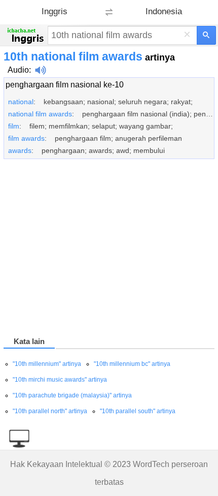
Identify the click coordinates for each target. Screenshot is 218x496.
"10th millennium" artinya (47, 363)
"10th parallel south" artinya (137, 411)
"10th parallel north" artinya (50, 411)
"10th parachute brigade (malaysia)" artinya (72, 395)
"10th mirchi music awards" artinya (60, 379)
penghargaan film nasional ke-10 (65, 84)
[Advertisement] (109, 249)
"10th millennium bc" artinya (132, 363)
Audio (18, 70)
